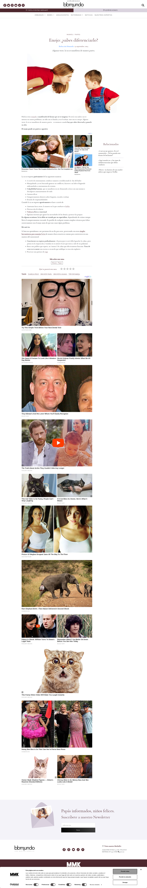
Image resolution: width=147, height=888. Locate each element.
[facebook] (5, 5)
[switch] (53, 884)
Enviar (78, 830)
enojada (34, 117)
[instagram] (12, 5)
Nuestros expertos (103, 15)
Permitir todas (125, 871)
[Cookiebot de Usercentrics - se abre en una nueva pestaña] (14, 884)
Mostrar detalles (95, 884)
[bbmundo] (73, 5)
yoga (46, 252)
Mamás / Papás (73, 34)
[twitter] (8, 5)
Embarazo (39, 15)
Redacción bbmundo (66, 46)
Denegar (125, 882)
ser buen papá (46, 274)
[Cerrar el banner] (141, 869)
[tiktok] (19, 5)
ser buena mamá (60, 274)
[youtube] (16, 5)
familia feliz (33, 274)
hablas (67, 206)
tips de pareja (74, 274)
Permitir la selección (125, 877)
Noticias (89, 15)
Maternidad (76, 15)
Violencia (30, 212)
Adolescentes (62, 15)
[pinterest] (23, 5)
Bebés (50, 15)
